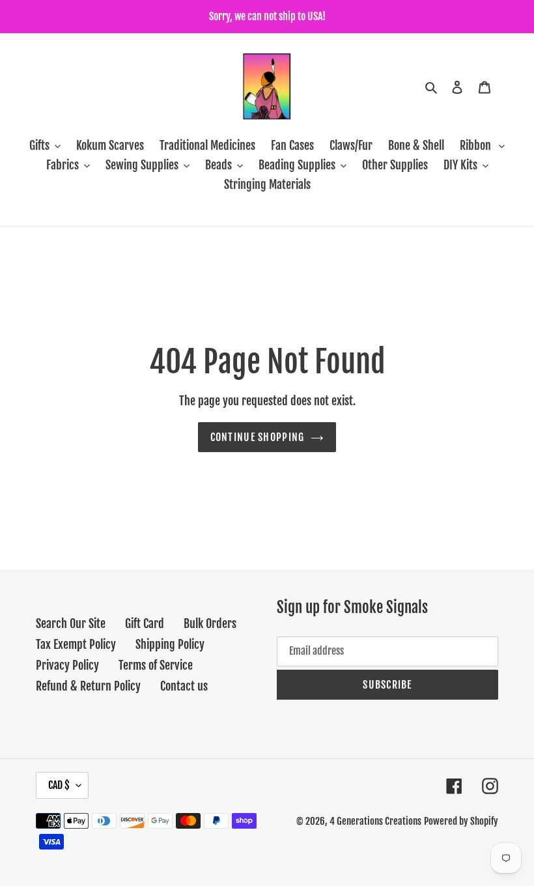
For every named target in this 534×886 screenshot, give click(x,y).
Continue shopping (257, 437)
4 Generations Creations (375, 821)
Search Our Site (70, 623)
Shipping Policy (169, 644)
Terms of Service (156, 665)
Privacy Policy (67, 665)
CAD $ (59, 785)
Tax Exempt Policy (76, 644)
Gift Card (144, 623)
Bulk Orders (210, 623)
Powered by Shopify (461, 821)
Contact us (184, 686)
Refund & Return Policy (88, 686)
